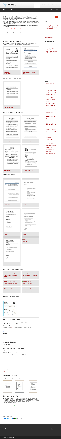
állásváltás (48, 137)
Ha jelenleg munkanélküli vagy (9, 291)
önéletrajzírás (50, 153)
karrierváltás (48, 94)
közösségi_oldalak (49, 97)
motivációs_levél (50, 103)
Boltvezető (24, 204)
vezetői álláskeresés (49, 112)
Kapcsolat (46, 31)
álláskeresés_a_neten (51, 129)
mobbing (54, 99)
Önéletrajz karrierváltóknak (28, 283)
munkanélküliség (50, 105)
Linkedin (48, 99)
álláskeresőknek (51, 131)
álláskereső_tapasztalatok (52, 134)
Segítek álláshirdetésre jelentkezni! (52, 25)
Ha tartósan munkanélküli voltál (29, 291)
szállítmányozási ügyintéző (28, 170)
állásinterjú (51, 116)
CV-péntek (48, 85)
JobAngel (11, 4)
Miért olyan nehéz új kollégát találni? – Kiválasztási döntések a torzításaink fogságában (52, 45)
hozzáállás (49, 90)
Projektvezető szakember (8, 107)
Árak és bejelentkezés (54, 2)
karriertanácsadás (53, 92)
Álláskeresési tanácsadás (24, 2)
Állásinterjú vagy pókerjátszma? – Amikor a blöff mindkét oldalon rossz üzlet (51, 48)
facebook (47, 87)
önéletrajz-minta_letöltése (50, 143)
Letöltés (4, 371)
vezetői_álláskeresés (48, 110)
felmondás (53, 87)
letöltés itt (21, 350)
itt (10, 299)
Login (5, 431)
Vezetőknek (31, 2)
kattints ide (18, 34)
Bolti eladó (6, 263)
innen (12, 327)
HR (55, 90)
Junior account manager (27, 141)
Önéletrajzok (37, 2)
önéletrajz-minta (49, 141)
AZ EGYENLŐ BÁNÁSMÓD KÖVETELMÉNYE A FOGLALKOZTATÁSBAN (49, 36)
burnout (47, 83)
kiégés (53, 94)
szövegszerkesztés (49, 107)
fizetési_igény (48, 88)
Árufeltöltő (25, 241)
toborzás (48, 109)
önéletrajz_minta (50, 149)
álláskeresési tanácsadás (50, 126)
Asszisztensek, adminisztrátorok (7, 73)
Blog (18, 2)
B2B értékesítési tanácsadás (45, 2)
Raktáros (24, 234)
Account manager (7, 141)
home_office (54, 88)
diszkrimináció (54, 85)
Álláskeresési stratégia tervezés (52, 27)
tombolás (54, 109)
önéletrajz (49, 139)
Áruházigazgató (7, 204)
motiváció (48, 101)
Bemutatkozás (47, 33)
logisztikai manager (7, 170)
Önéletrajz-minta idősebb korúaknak (10, 283)
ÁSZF (5, 428)
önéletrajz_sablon (48, 151)
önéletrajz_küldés (50, 147)
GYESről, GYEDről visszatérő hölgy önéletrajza (10, 276)
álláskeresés (51, 124)
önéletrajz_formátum (51, 145)
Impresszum (6, 430)
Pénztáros (6, 234)
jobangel (47, 92)
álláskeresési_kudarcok (49, 127)
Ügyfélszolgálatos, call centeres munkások (29, 73)
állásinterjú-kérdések (50, 119)
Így (4, 26)
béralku (52, 83)
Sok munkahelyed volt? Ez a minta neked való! (30, 276)
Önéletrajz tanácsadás (50, 28)
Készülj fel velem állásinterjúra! (51, 26)
